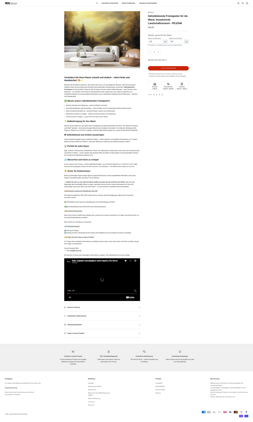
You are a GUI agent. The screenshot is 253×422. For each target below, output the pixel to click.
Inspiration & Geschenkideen (148, 3)
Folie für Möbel (160, 389)
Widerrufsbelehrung (94, 398)
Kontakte (91, 383)
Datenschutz (92, 389)
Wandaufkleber (160, 386)
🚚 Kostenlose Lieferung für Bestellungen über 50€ (80, 191)
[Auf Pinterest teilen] (159, 95)
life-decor (151, 12)
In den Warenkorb (168, 68)
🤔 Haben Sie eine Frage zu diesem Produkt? (79, 237)
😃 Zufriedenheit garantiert (73, 211)
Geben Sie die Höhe (175, 38)
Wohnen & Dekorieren (128, 3)
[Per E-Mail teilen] (162, 95)
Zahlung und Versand (94, 386)
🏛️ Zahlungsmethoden (72, 226)
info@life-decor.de (75, 250)
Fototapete (159, 383)
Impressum (91, 402)
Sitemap (158, 393)
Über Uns (91, 405)
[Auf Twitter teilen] (156, 95)
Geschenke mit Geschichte (110, 3)
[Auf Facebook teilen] (154, 95)
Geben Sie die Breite (154, 38)
